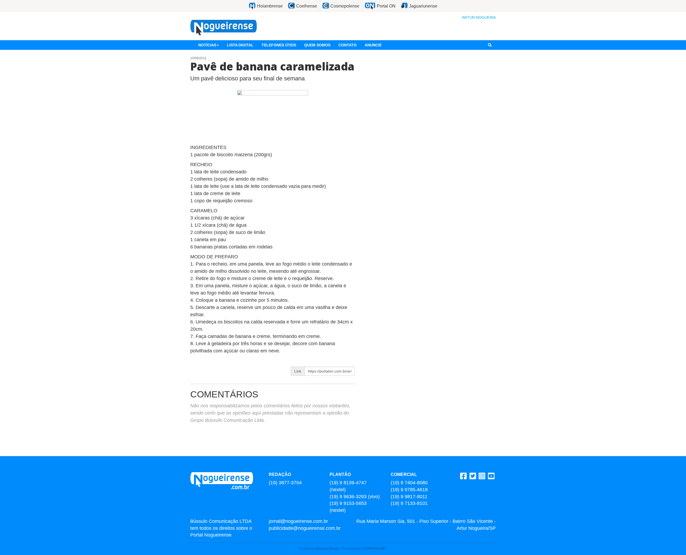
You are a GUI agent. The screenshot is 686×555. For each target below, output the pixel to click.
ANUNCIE (373, 45)
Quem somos (317, 45)
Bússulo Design (327, 548)
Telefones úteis (279, 45)
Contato (347, 45)
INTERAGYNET (375, 548)
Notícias (207, 45)
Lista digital (240, 45)
